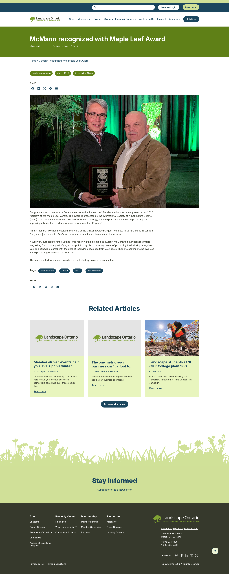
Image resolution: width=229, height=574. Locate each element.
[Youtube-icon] (191, 555)
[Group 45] (196, 555)
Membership (89, 516)
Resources (113, 516)
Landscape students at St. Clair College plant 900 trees (170, 364)
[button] (33, 88)
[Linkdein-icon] (186, 555)
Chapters (34, 521)
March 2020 (63, 73)
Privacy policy (37, 564)
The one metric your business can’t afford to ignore (111, 364)
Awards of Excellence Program (41, 544)
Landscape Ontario (41, 73)
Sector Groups (37, 527)
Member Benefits (89, 521)
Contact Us (35, 537)
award (64, 270)
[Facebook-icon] (181, 555)
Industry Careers (115, 532)
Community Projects (65, 532)
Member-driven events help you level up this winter (57, 364)
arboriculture (47, 270)
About (33, 516)
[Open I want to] (196, 7)
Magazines (112, 521)
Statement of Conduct (41, 532)
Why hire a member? (66, 527)
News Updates (114, 527)
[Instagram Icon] (176, 555)
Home (33, 60)
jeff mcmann (94, 270)
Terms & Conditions (56, 564)
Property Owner (65, 516)
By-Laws (85, 532)
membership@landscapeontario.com (179, 528)
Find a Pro (60, 521)
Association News (84, 73)
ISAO (77, 270)
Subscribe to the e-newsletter (114, 489)
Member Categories (91, 527)
